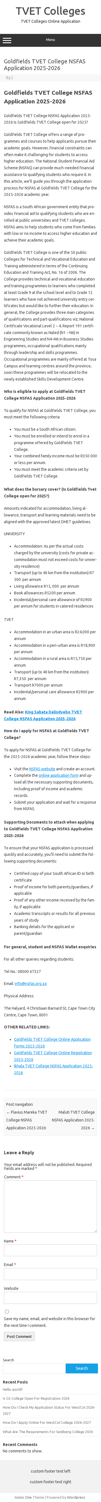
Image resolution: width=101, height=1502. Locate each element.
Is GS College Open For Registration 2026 (36, 1398)
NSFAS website (42, 769)
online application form (59, 775)
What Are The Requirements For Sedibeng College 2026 (48, 1432)
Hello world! (12, 1389)
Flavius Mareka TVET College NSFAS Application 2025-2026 (26, 1120)
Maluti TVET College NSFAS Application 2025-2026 (73, 1120)
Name (10, 1241)
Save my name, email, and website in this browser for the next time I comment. (49, 1322)
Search (8, 1360)
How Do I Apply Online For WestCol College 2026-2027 (47, 1422)
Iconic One (23, 1497)
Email (10, 1264)
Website (11, 1288)
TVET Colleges (50, 11)
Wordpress (76, 1497)
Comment (14, 1177)
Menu (50, 40)
